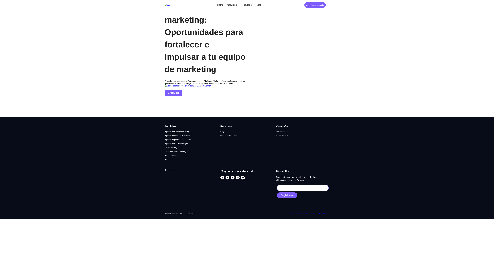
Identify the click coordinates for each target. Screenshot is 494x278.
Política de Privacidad (300, 214)
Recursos (247, 5)
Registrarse (287, 195)
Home (220, 5)
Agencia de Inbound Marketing (177, 135)
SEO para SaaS (171, 155)
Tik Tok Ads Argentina (173, 147)
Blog (259, 5)
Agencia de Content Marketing (177, 132)
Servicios (232, 5)
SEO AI (167, 159)
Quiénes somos (282, 132)
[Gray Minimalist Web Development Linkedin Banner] (188, 86)
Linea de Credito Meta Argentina (178, 151)
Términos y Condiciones (319, 214)
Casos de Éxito (282, 135)
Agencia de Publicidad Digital (176, 143)
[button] (232, 5)
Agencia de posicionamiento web (178, 139)
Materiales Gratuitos (228, 135)
